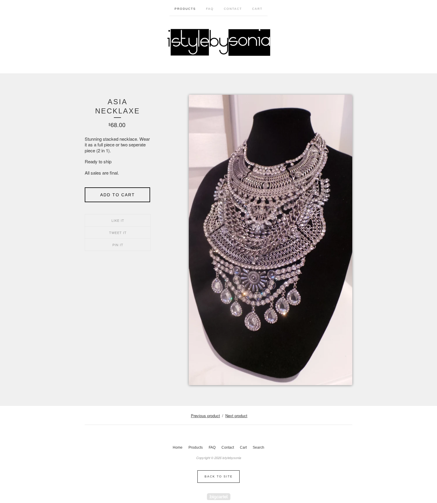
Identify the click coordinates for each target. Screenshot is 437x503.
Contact (233, 8)
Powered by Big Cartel (218, 496)
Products (185, 8)
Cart (257, 8)
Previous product (205, 415)
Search (258, 447)
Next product (236, 415)
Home (178, 447)
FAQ (210, 8)
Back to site (219, 476)
